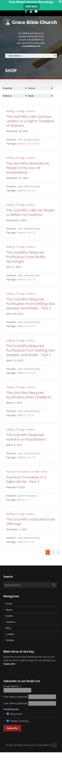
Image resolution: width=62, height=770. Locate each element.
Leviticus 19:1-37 (26, 232)
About (9, 609)
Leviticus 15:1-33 (26, 279)
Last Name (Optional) (15, 703)
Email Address (12, 686)
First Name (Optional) (15, 696)
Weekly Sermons (19, 721)
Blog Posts (16, 714)
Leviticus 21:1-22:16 (28, 143)
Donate (10, 640)
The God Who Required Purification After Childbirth (28, 394)
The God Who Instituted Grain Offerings (30, 521)
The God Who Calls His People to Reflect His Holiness (30, 212)
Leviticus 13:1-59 (26, 373)
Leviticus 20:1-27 (26, 190)
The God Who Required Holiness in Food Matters (26, 437)
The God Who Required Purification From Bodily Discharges (25, 257)
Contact (10, 634)
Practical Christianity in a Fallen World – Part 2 (26, 479)
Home (9, 603)
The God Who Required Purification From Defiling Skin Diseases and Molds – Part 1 (30, 350)
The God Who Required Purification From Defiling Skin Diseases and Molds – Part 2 (30, 303)
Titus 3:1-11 (23, 499)
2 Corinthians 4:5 (31, 46)
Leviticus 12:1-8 (25, 415)
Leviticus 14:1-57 (26, 326)
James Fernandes (27, 495)
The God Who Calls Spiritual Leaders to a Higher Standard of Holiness (30, 121)
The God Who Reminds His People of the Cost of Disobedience (27, 168)
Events (9, 615)
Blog (8, 627)
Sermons (11, 621)
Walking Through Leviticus (20, 111)
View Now (31, 6)
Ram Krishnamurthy (29, 139)
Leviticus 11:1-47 (26, 457)
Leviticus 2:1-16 (25, 542)
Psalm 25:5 (9, 663)
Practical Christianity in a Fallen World (27, 471)
